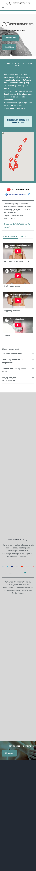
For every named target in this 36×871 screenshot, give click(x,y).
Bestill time (9, 47)
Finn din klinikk (10, 38)
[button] (19, 151)
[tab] (10, 237)
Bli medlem (9, 753)
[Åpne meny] (3, 7)
